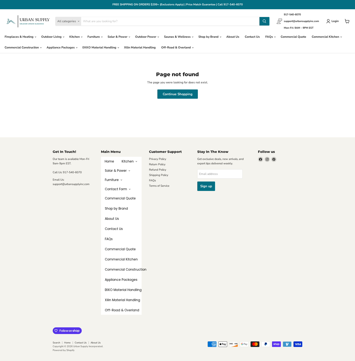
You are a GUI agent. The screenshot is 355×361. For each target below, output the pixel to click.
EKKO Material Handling (99, 47)
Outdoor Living (51, 37)
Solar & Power (118, 37)
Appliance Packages (61, 47)
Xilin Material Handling (140, 47)
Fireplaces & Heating (19, 37)
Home (67, 342)
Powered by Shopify (64, 350)
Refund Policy (157, 170)
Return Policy (157, 164)
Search (56, 342)
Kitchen (74, 37)
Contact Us (252, 37)
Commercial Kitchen (326, 37)
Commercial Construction (22, 47)
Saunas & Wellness (177, 37)
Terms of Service (159, 186)
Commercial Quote (293, 37)
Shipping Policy (158, 175)
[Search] (264, 21)
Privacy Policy (157, 159)
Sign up (206, 186)
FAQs (269, 37)
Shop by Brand (208, 37)
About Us (232, 37)
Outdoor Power (146, 37)
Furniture (94, 37)
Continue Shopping (177, 94)
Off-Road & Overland (176, 47)
